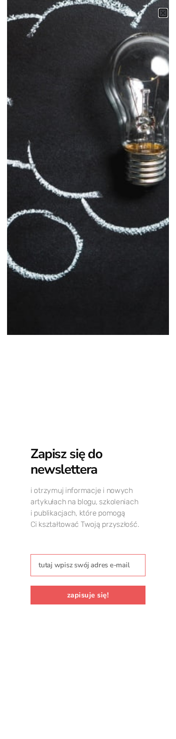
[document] (88, 369)
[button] (163, 12)
